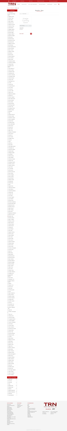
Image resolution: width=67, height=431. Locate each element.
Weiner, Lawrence (11, 347)
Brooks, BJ (10, 53)
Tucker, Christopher (11, 322)
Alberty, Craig (10, 18)
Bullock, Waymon (11, 56)
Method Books (42, 4)
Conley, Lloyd (10, 79)
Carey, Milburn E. (11, 68)
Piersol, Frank (10, 244)
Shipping (29, 413)
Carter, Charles (11, 70)
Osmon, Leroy (10, 233)
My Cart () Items (54, 1)
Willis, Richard (10, 361)
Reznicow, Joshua (11, 257)
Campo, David (10, 64)
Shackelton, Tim (11, 279)
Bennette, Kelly (11, 38)
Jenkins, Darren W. (11, 171)
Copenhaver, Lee (11, 81)
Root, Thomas (10, 265)
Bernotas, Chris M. (11, 40)
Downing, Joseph (11, 104)
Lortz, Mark (10, 195)
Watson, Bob (10, 342)
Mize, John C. (10, 211)
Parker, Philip (10, 238)
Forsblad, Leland (11, 122)
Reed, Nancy (10, 252)
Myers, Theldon (11, 219)
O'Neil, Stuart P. (11, 225)
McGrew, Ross (10, 200)
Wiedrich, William (11, 357)
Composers (49, 4)
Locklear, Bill (10, 193)
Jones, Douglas (11, 174)
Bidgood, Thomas (11, 43)
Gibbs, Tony (10, 130)
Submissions (10, 12)
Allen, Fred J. (10, 19)
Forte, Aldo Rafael (11, 124)
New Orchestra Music (10, 412)
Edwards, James (11, 109)
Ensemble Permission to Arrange (32, 411)
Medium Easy (10, 385)
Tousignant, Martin (11, 319)
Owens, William (11, 235)
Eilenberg (10, 111)
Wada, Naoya (10, 338)
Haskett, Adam (11, 151)
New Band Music (9, 407)
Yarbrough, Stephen (12, 369)
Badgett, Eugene (11, 29)
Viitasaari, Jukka (11, 334)
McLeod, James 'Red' (11, 203)
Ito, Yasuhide (10, 168)
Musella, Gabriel (11, 217)
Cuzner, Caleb (10, 90)
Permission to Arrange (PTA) (31, 408)
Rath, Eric (10, 251)
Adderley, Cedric (11, 16)
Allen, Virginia (10, 21)
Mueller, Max (10, 216)
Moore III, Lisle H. (11, 214)
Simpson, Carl (10, 285)
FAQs (28, 407)
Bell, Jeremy (10, 37)
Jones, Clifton (10, 173)
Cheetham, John (11, 73)
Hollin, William (10, 157)
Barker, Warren (11, 30)
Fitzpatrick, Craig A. (11, 117)
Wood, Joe (10, 365)
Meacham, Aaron (11, 205)
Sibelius (9, 283)
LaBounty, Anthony (11, 187)
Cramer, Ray (10, 84)
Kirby (9, 184)
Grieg (9, 141)
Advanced (10, 393)
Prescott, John (10, 249)
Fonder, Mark (10, 120)
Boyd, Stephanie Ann (12, 46)
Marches (8, 406)
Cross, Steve (10, 87)
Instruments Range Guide (11, 14)
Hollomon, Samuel (11, 158)
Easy (9, 383)
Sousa (9, 291)
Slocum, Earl (10, 286)
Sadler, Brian (10, 267)
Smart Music (8, 422)
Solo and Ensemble (32, 4)
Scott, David (10, 277)
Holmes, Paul (10, 160)
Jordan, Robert (11, 178)
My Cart (18, 407)
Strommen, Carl (11, 304)
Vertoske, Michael (11, 333)
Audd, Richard (10, 27)
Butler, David (10, 59)
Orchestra (24, 4)
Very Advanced (11, 395)
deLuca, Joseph (11, 100)
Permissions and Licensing (10, 423)
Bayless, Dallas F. (11, 33)
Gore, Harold (10, 136)
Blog (28, 405)
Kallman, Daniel (11, 179)
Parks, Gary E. (10, 240)
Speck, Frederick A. (11, 293)
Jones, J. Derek (10, 176)
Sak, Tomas (10, 268)
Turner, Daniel (11, 325)
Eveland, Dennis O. (11, 114)
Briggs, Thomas (11, 51)
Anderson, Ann (11, 22)
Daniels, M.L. (10, 95)
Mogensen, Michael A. (12, 213)
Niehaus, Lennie (11, 220)
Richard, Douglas (11, 262)
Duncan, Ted (10, 106)
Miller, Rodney (10, 209)
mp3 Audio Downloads (10, 421)
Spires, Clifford (11, 294)
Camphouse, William (11, 62)
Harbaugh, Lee (11, 147)
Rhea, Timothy (11, 259)
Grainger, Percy (11, 138)
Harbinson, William (11, 149)
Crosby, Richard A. (11, 85)
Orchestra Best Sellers (10, 413)
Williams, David (11, 360)
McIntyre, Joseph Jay (12, 201)
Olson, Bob (10, 230)
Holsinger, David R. (11, 162)
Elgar (9, 112)
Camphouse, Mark (11, 61)
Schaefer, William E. (11, 271)
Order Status (19, 406)
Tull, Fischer (10, 323)
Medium (9, 388)
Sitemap (8, 424)
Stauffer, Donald (11, 296)
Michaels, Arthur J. (11, 206)
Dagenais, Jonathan (11, 93)
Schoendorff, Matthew (10, 275)
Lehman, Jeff (10, 192)
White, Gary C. (10, 355)
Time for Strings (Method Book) (11, 418)
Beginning (10, 379)
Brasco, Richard (11, 48)
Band (19, 4)
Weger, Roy (10, 346)
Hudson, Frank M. (11, 165)
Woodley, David (11, 366)
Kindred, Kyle (10, 182)
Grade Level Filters (12, 377)
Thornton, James (11, 317)
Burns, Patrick (10, 57)
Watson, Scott (10, 344)
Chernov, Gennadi (11, 74)
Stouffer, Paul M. (11, 300)
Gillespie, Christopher (12, 131)
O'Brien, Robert (11, 224)
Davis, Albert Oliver (11, 98)
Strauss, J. (10, 302)
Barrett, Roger (11, 32)
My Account (18, 404)
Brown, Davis (10, 54)
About (28, 404)
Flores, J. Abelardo (11, 119)
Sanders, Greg (10, 270)
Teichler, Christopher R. (12, 312)
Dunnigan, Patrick (11, 108)
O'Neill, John (10, 227)
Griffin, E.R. (10, 143)
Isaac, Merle (10, 166)
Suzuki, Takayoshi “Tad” (11, 308)
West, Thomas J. (11, 350)
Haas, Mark (10, 144)
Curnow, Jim (10, 89)
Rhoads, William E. (11, 260)
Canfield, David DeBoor (11, 66)
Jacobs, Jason (10, 170)
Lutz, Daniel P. (10, 198)
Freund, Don (10, 127)
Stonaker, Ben (10, 299)
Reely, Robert (10, 254)
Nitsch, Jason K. (11, 222)
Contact (29, 406)
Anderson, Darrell (11, 24)
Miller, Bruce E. (11, 208)
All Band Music (9, 404)
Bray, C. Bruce (10, 49)
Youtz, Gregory (11, 374)
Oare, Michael (10, 228)
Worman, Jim (10, 368)
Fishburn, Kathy (11, 116)
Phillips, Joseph (11, 243)
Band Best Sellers (9, 408)
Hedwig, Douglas (11, 152)
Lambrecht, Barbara (11, 190)
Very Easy (10, 380)
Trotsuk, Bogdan (11, 320)
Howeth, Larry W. (11, 163)
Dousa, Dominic (11, 103)
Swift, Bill (10, 309)
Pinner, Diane (10, 246)
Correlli (9, 82)
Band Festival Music (9, 409)
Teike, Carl (10, 314)
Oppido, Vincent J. (11, 232)
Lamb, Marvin (10, 189)
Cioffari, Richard (11, 77)
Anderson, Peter (11, 26)
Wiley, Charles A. (11, 358)
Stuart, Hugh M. (11, 305)
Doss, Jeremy (10, 101)
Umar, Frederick (11, 326)
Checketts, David (11, 71)
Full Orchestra (9, 410)
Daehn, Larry (10, 92)
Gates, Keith (10, 128)
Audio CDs (8, 420)
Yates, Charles (10, 371)
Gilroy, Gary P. (10, 133)
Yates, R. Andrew (11, 373)
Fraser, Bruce (10, 125)
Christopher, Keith (11, 76)
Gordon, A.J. (10, 135)
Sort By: (21, 13)
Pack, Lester (10, 236)
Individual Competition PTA (31, 412)
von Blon (10, 336)
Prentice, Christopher (12, 247)
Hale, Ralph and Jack (11, 146)
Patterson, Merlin (11, 241)
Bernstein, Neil (11, 41)
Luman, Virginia (11, 197)
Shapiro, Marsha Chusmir (11, 281)
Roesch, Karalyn (11, 263)
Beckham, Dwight (11, 35)
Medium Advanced (11, 390)
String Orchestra (9, 411)
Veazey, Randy (10, 330)
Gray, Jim (10, 139)
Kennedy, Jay (10, 181)
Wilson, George (11, 363)
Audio (55, 4)
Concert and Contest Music (10, 405)
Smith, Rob (10, 288)
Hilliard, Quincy (11, 155)
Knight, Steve (10, 185)
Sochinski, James (11, 289)
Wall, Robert (10, 341)
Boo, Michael (10, 45)
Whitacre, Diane (11, 352)
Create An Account (19, 405)
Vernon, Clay (10, 331)
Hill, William (10, 154)
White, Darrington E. (12, 353)
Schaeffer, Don (11, 273)
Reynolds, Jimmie (11, 255)
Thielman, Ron (11, 315)
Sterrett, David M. (11, 297)
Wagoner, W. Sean (11, 339)
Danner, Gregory (11, 97)
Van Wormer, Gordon (12, 328)
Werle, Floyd (10, 349)
